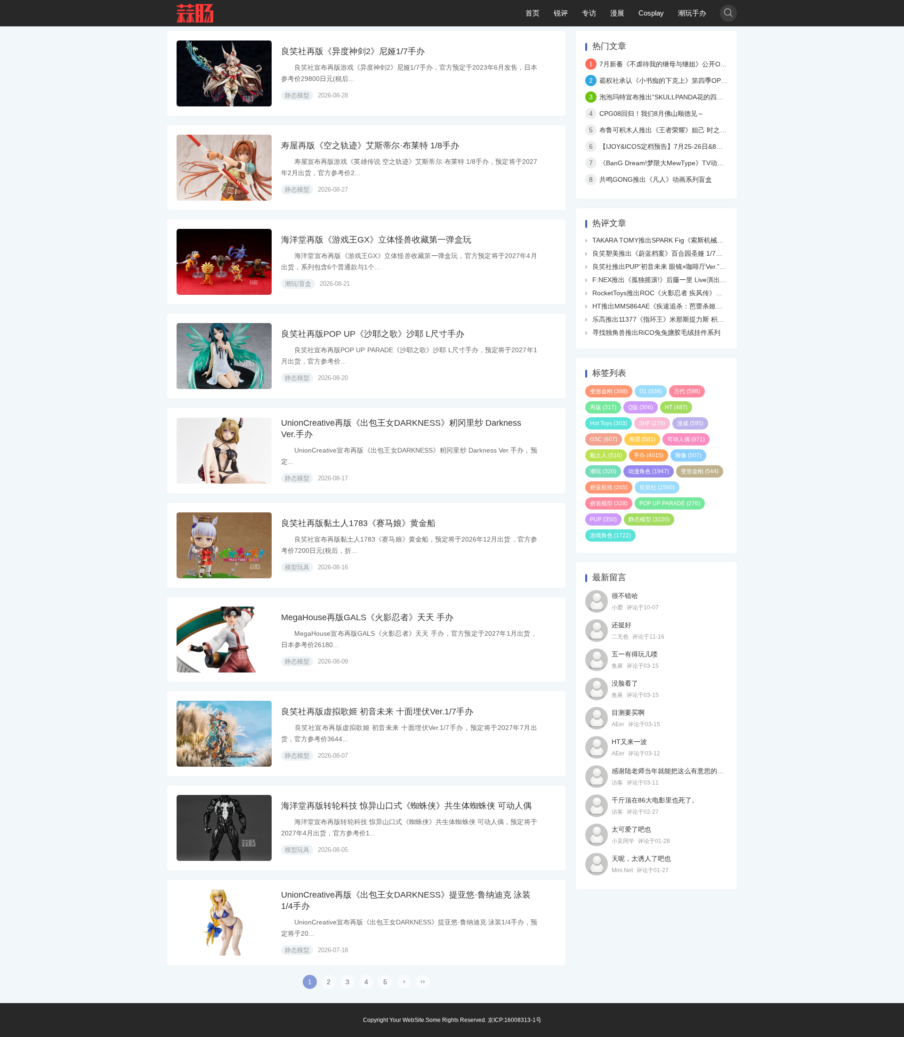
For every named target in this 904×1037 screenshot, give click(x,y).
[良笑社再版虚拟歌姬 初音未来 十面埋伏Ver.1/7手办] (224, 734)
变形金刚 (609, 391)
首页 (532, 13)
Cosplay (651, 13)
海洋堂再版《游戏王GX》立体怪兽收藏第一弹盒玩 (376, 239)
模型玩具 (297, 567)
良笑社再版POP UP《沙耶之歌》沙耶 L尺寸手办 (372, 334)
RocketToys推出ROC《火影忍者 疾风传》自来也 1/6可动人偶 (682, 293)
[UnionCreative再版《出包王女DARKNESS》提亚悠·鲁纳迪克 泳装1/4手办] (224, 923)
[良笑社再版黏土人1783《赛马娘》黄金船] (224, 545)
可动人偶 (686, 439)
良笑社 (657, 487)
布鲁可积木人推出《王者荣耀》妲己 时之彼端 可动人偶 (680, 130)
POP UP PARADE (669, 503)
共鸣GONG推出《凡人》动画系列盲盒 (655, 179)
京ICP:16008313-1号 (514, 1020)
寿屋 (642, 439)
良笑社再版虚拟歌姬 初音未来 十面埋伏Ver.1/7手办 (377, 711)
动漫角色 (648, 471)
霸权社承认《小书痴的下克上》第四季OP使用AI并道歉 (679, 80)
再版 (603, 407)
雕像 (688, 455)
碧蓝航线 (609, 487)
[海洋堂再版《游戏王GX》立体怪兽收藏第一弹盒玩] (224, 262)
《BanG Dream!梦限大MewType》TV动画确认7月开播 (679, 163)
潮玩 (603, 471)
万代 (687, 391)
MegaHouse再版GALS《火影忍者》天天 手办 (367, 617)
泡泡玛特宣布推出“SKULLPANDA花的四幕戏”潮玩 (672, 97)
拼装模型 (609, 503)
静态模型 (297, 95)
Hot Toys (608, 423)
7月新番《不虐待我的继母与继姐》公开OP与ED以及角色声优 (689, 64)
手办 (648, 455)
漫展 (617, 13)
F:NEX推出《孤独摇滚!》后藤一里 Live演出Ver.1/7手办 (673, 280)
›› (422, 981)
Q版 (640, 407)
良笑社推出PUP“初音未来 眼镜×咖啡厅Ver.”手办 (662, 266)
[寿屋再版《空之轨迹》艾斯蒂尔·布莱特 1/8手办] (224, 168)
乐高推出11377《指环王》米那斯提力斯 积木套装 (664, 319)
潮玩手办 (692, 13)
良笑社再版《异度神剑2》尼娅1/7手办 (353, 51)
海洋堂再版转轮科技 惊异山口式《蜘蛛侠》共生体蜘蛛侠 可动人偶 (406, 805)
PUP (603, 519)
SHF (652, 423)
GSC (603, 439)
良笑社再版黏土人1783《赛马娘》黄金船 (358, 523)
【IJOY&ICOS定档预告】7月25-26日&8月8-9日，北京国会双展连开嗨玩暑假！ (715, 146)
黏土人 (606, 455)
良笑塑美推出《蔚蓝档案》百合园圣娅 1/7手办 (660, 253)
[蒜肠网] (195, 13)
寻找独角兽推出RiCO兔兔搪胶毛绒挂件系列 (656, 332)
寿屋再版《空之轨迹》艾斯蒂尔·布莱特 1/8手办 (370, 145)
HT (676, 407)
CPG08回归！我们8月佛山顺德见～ (651, 113)
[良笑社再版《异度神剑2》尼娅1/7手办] (224, 73)
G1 (650, 391)
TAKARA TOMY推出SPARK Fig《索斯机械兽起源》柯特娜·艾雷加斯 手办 (699, 240)
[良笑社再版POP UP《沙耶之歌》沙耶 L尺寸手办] (224, 356)
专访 (589, 13)
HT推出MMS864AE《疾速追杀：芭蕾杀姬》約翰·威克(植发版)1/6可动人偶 (701, 306)
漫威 (690, 423)
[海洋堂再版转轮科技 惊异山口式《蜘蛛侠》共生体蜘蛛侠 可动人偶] (224, 828)
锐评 (561, 13)
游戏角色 (610, 535)
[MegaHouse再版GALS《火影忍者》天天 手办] (224, 639)
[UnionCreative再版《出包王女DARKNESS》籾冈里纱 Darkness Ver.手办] (224, 451)
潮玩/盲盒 (298, 283)
